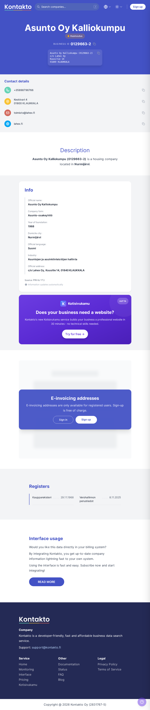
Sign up (138, 6)
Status (62, 669)
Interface (25, 674)
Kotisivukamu (28, 685)
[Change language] (107, 6)
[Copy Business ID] (94, 44)
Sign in (63, 419)
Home (23, 664)
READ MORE (46, 582)
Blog (61, 679)
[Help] (142, 702)
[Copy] (98, 53)
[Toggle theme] (118, 6)
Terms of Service (109, 669)
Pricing (24, 679)
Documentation (69, 664)
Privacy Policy (107, 664)
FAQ (61, 674)
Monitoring (26, 669)
